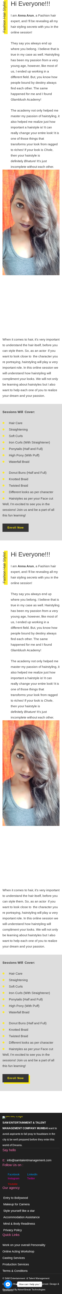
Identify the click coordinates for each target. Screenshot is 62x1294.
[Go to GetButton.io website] (8, 1291)
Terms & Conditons (15, 1270)
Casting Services (13, 1258)
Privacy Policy (12, 1230)
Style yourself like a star (19, 1210)
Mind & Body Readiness (19, 1223)
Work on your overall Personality (23, 1245)
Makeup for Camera (16, 1204)
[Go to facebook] (8, 1284)
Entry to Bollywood (15, 1198)
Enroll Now (15, 527)
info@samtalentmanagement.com (29, 1160)
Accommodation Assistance (21, 1217)
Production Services (15, 1264)
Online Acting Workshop (18, 1251)
